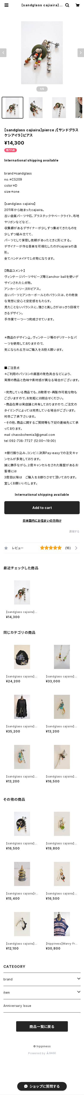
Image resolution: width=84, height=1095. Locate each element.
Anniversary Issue (17, 1006)
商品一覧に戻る (42, 1026)
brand (8, 979)
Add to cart (42, 508)
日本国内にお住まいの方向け (42, 520)
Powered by (37, 1053)
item (6, 992)
